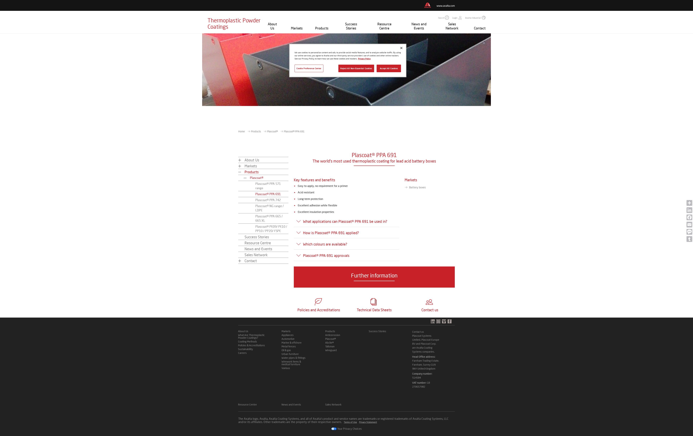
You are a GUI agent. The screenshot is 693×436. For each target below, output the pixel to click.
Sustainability (245, 349)
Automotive (288, 338)
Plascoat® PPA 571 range (268, 186)
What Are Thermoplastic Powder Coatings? (251, 336)
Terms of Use (350, 422)
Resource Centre (384, 26)
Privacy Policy (364, 58)
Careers (242, 353)
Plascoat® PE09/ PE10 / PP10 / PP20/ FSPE (271, 229)
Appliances (288, 335)
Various (286, 368)
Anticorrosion (332, 335)
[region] (347, 60)
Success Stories (351, 26)
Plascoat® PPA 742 (268, 200)
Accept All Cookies (389, 68)
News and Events (418, 26)
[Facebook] (689, 217)
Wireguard (331, 350)
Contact (479, 28)
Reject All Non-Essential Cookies (356, 68)
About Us (272, 26)
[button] (447, 18)
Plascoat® (272, 131)
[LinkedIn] (689, 210)
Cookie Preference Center (309, 68)
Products (321, 28)
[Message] (689, 231)
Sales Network (452, 26)
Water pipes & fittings (294, 357)
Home (241, 131)
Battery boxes (417, 187)
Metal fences (289, 346)
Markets (297, 28)
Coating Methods (247, 341)
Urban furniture (290, 354)
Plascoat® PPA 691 (268, 194)
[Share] (689, 203)
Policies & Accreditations (251, 345)
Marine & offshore (292, 342)
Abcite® (329, 342)
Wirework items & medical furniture (291, 363)
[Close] (401, 48)
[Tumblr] (689, 239)
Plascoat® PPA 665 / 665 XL (269, 218)
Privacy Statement (368, 422)
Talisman (330, 346)
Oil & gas (286, 350)
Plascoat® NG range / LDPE (269, 208)
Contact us (418, 331)
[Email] (689, 224)
